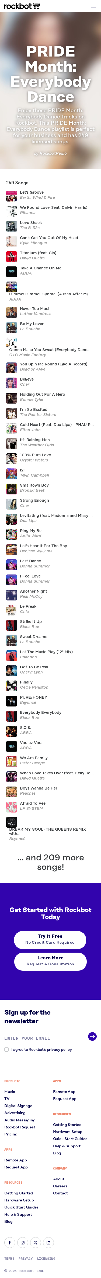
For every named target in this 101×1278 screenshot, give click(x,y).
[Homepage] (22, 6)
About (58, 1179)
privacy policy (59, 1050)
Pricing (11, 1134)
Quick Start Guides (21, 1207)
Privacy (26, 1258)
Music (9, 1092)
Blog (8, 1222)
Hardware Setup (19, 1200)
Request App (16, 1167)
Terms (9, 1258)
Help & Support (18, 1215)
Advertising (15, 1113)
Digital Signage (18, 1106)
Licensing (46, 1258)
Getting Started (18, 1193)
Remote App (15, 1160)
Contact (60, 1193)
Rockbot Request (19, 1127)
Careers (60, 1186)
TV (6, 1099)
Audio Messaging (20, 1120)
